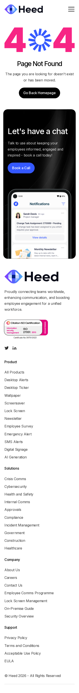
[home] (23, 9)
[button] (71, 9)
